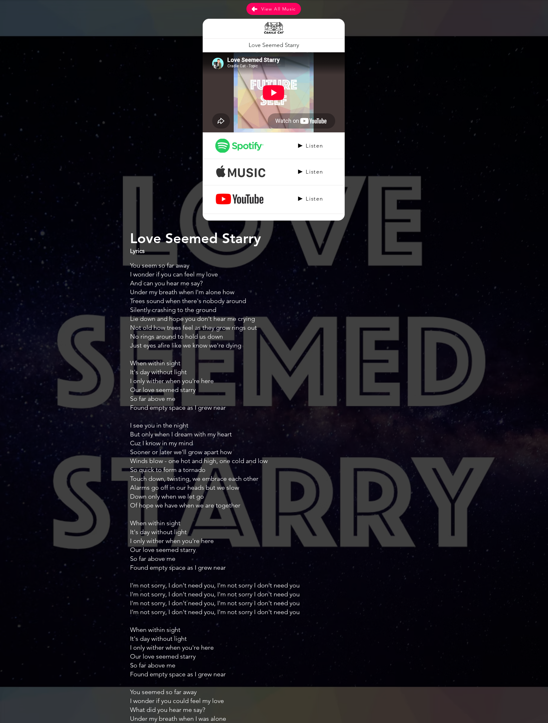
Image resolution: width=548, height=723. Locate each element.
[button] (274, 45)
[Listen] (274, 146)
